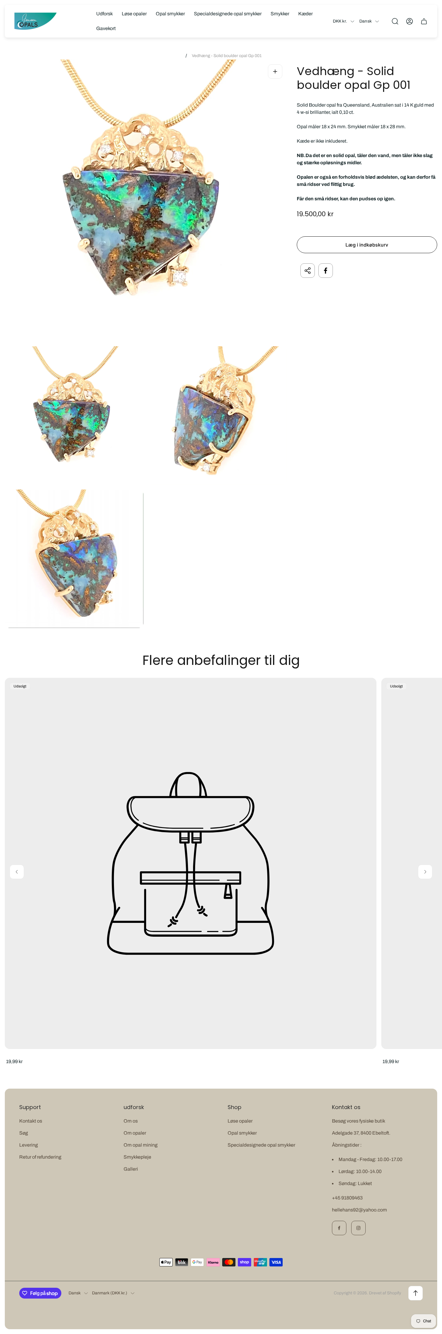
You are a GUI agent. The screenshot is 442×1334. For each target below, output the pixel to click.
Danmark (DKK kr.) (109, 1293)
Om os (131, 1120)
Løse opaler (240, 1120)
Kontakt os (30, 1120)
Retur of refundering (40, 1157)
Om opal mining (141, 1145)
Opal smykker (242, 1132)
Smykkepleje (137, 1157)
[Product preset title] (190, 863)
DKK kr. (340, 21)
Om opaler (135, 1132)
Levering (28, 1145)
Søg (23, 1132)
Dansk (365, 21)
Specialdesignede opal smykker (261, 1145)
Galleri (131, 1169)
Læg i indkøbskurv (366, 245)
